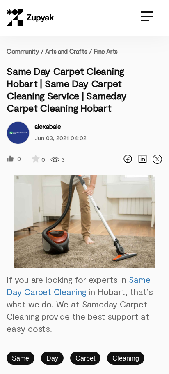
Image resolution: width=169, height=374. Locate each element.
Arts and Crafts (66, 51)
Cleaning (125, 358)
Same (20, 358)
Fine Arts (105, 51)
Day (52, 358)
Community (25, 51)
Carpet (85, 358)
